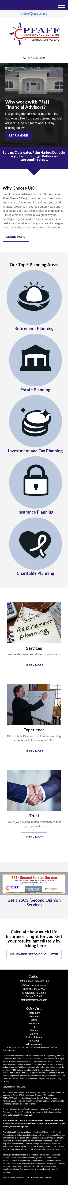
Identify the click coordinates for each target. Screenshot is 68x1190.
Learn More (18, 135)
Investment (34, 1016)
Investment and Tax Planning (35, 450)
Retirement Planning (34, 328)
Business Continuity (43, 1177)
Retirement (34, 1012)
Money (34, 1030)
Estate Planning (35, 389)
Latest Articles (34, 1037)
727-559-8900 (36, 58)
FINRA (5, 1098)
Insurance (34, 1023)
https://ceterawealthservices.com (50, 1149)
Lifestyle (34, 1033)
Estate (34, 1019)
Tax (34, 1026)
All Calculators (34, 1044)
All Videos (34, 1040)
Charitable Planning (35, 573)
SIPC (11, 1098)
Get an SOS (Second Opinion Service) (34, 902)
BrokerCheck (8, 1050)
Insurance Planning (35, 511)
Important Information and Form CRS (18, 1177)
